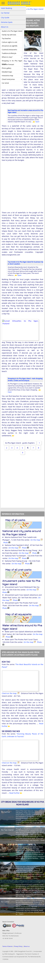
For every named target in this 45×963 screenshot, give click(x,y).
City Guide (5, 17)
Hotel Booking (6, 8)
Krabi (3, 847)
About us (27, 946)
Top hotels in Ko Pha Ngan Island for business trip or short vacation (25, 263)
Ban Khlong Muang (6, 869)
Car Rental (5, 13)
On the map (35, 540)
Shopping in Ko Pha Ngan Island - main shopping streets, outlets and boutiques (25, 379)
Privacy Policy (18, 946)
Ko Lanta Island (5, 887)
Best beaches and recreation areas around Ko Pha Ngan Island (25, 111)
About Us (4, 27)
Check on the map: (9, 693)
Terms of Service (7, 946)
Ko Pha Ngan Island (35, 9)
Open (37, 122)
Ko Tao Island (7, 829)
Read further (14, 793)
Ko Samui (5, 811)
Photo (5, 542)
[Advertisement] (22, 188)
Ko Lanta (5, 901)
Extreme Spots (6, 22)
